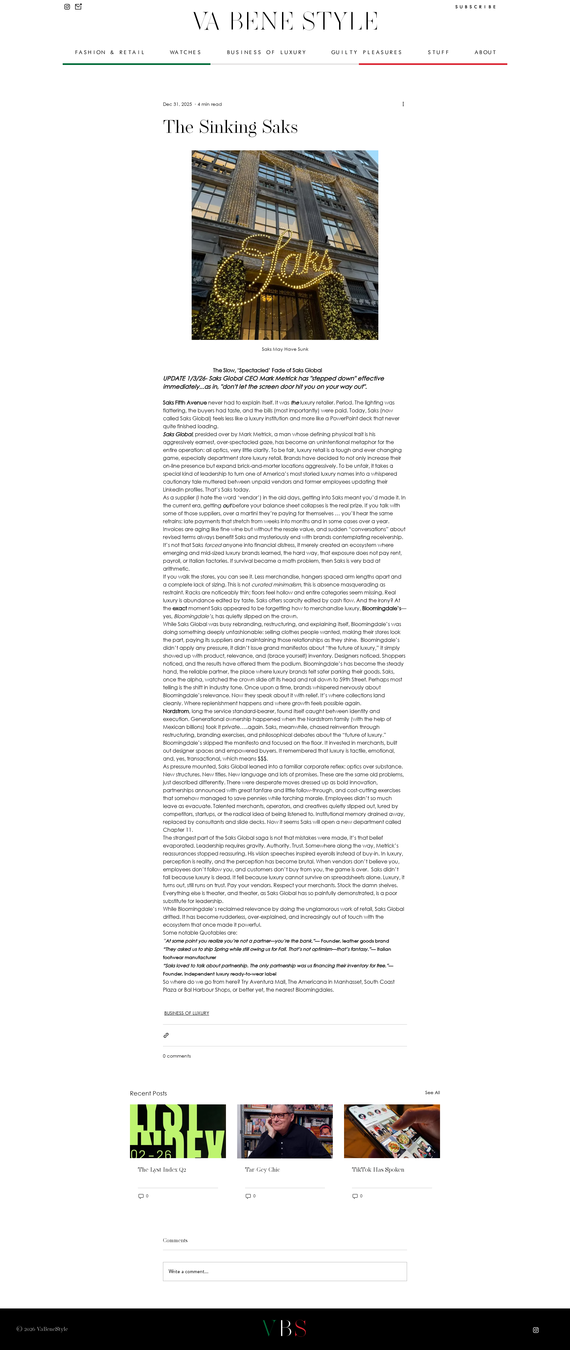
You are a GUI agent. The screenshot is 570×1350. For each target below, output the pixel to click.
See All (432, 1092)
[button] (78, 6)
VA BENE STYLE (285, 21)
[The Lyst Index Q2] (178, 1131)
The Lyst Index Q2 (162, 1169)
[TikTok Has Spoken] (392, 1131)
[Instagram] (67, 7)
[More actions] (403, 104)
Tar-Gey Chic (262, 1169)
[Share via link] (166, 1035)
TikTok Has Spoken (378, 1169)
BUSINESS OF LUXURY (186, 1013)
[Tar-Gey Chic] (285, 1131)
